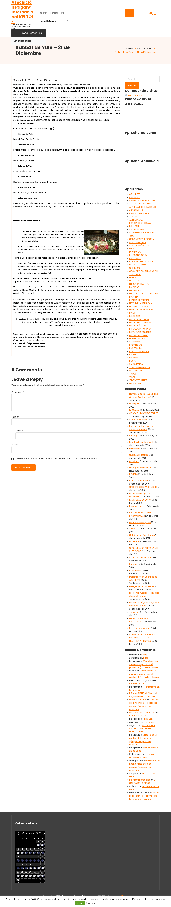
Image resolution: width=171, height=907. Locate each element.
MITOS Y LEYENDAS (138, 335)
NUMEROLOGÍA (137, 338)
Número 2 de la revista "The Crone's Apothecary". (143, 395)
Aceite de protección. (140, 557)
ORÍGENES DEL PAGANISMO (143, 487)
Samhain (133, 564)
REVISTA (133, 354)
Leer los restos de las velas (141, 756)
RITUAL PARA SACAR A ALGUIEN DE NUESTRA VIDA (142, 728)
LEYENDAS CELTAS (138, 306)
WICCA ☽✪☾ (144, 48)
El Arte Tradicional (138, 480)
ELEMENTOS (135, 258)
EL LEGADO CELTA (138, 255)
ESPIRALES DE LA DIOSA (141, 261)
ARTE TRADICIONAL (139, 213)
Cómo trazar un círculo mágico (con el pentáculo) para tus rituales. (144, 664)
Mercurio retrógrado (140, 522)
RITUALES (134, 357)
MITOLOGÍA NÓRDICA (140, 328)
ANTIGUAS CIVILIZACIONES (142, 207)
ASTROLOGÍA (136, 219)
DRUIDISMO (135, 251)
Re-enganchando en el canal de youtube (141, 427)
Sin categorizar (22, 40)
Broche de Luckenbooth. (142, 442)
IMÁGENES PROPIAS (139, 300)
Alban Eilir (134, 528)
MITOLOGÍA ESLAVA (139, 319)
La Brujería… (135, 403)
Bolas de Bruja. (136, 683)
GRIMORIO (134, 267)
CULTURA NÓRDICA (139, 245)
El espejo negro (137, 506)
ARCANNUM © (136, 210)
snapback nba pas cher (141, 712)
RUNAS (132, 360)
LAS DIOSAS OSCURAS (140, 499)
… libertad (134, 612)
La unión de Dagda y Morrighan (139, 495)
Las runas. (147, 718)
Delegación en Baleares (141, 586)
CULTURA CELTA (137, 242)
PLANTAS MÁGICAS (139, 351)
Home (129, 48)
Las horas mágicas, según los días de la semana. (144, 604)
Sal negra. (134, 435)
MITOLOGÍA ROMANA (140, 332)
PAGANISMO (135, 344)
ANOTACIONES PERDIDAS (142, 200)
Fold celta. (134, 448)
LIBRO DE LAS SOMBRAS (141, 309)
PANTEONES (135, 348)
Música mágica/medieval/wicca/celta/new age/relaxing (144, 796)
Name (15, 416)
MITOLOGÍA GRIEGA (139, 325)
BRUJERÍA (134, 226)
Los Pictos (134, 461)
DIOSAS (133, 248)
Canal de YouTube (138, 419)
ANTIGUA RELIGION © (140, 203)
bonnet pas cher (138, 699)
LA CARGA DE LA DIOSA (142, 781)
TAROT (132, 373)
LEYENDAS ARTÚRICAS (140, 303)
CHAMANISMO (136, 229)
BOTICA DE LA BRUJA (140, 223)
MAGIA (132, 312)
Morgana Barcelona (139, 779)
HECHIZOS (134, 280)
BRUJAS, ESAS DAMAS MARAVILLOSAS (140, 514)
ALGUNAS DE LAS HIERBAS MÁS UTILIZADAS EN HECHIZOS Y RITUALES (142, 637)
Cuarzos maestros (138, 454)
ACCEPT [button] (80, 903)
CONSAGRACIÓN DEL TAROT (144, 413)
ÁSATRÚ (133, 216)
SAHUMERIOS (136, 364)
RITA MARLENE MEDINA (141, 693)
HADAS (132, 277)
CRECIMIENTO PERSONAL (142, 239)
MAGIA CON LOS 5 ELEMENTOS (138, 620)
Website (15, 444)
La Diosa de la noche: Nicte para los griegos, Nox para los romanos (144, 704)
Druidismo (134, 541)
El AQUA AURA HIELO (139, 715)
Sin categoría (136, 370)
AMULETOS (134, 197)
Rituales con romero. (140, 628)
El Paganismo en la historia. (143, 695)
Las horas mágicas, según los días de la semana (144, 594)
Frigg (144, 654)
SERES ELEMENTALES (139, 367)
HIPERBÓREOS (136, 290)
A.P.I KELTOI (135, 194)
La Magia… (134, 410)
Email (19, 430)
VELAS (132, 377)
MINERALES (134, 316)
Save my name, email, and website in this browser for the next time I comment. (56, 458)
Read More (91, 903)
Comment (17, 392)
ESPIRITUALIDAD (137, 264)
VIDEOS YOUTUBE (138, 380)
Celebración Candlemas (142, 535)
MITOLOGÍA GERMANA (140, 322)
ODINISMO (134, 341)
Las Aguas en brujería (140, 467)
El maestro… (135, 570)
